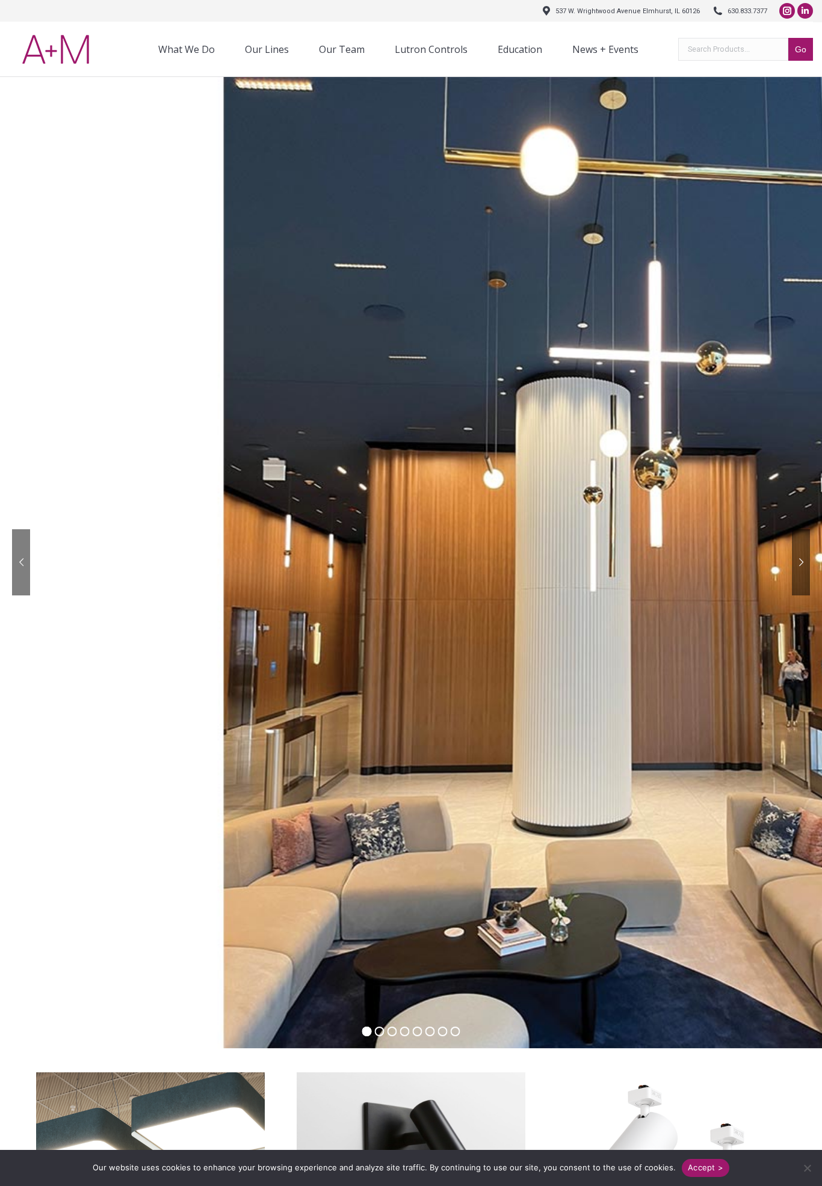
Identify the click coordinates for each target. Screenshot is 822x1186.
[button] (807, 1168)
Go (800, 49)
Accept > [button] (705, 1167)
